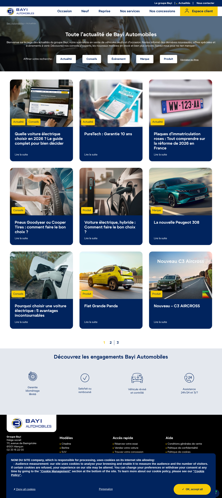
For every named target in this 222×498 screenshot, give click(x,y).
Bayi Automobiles (15, 23)
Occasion (64, 11)
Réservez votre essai (126, 444)
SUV (64, 452)
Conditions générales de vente (185, 444)
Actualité (66, 59)
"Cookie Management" (55, 471)
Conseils (91, 59)
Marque (144, 59)
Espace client (202, 11)
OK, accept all (194, 489)
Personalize (106, 489)
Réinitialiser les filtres (189, 60)
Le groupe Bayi (163, 3)
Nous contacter (205, 3)
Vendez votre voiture (126, 448)
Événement (119, 59)
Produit (168, 59)
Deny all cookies (25, 489)
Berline (65, 448)
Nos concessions (162, 11)
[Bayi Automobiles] (31, 423)
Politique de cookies (179, 452)
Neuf (85, 11)
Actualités (184, 3)
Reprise (104, 11)
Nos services (130, 11)
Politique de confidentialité (183, 448)
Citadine (66, 444)
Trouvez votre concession (129, 452)
